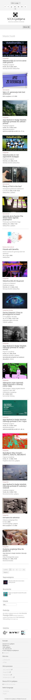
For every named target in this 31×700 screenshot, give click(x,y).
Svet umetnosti (6, 89)
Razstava (5, 247)
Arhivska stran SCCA (8, 677)
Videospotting (7, 675)
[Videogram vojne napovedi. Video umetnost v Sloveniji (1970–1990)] (14, 371)
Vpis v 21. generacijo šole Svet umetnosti (14, 93)
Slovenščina (6, 691)
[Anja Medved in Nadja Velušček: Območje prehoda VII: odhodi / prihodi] (14, 108)
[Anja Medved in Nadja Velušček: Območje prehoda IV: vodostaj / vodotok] (14, 472)
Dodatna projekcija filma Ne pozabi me (13, 550)
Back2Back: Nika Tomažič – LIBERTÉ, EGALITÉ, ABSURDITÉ (14, 454)
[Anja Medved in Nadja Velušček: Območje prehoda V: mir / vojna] (14, 407)
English (5, 693)
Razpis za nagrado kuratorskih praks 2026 (17, 593)
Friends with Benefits (11, 249)
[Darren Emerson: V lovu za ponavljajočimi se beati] (14, 300)
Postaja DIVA (5, 58)
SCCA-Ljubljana (16, 19)
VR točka (11, 310)
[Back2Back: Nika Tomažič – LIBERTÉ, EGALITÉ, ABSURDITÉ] (14, 441)
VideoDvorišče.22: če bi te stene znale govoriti (14, 62)
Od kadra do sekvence (11, 518)
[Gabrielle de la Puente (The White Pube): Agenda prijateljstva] (14, 204)
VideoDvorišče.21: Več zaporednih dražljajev (11, 156)
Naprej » (6, 572)
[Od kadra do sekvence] (14, 505)
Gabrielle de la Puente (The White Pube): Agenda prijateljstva (13, 218)
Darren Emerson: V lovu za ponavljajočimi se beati (12, 313)
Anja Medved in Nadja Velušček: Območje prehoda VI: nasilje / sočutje (14, 347)
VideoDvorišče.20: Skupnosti (13, 281)
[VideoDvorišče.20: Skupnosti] (14, 269)
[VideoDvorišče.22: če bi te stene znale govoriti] (14, 49)
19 (23, 569)
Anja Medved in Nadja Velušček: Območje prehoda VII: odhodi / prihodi (14, 121)
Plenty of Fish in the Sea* (12, 186)
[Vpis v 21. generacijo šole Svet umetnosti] (14, 80)
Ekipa (5, 662)
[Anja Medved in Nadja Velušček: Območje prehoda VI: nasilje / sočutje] (14, 334)
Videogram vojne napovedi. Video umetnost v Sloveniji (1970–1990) (13, 384)
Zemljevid (6, 653)
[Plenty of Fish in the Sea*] (14, 174)
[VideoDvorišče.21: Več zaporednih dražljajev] (14, 143)
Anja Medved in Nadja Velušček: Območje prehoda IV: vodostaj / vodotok (15, 486)
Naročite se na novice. (9, 684)
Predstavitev (7, 660)
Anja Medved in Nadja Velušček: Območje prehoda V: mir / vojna (15, 420)
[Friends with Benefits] (14, 237)
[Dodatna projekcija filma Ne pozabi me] (14, 537)
